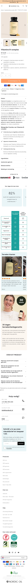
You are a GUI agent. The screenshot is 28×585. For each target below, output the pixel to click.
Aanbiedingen (6, 478)
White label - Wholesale (8, 496)
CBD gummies (6, 466)
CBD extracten (6, 469)
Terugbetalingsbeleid (7, 523)
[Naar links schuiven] (2, 25)
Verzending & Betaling (8, 511)
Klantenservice (6, 517)
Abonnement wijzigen (7, 520)
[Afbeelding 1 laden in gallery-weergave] (6, 43)
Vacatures (5, 493)
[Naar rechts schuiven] (25, 25)
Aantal (2, 72)
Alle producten (6, 481)
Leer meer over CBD (7, 514)
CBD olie (5, 460)
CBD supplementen (7, 472)
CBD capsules (6, 463)
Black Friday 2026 (7, 484)
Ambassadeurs (6, 502)
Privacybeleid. (9, 448)
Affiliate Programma (7, 499)
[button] (1, 6)
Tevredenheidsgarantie (8, 527)
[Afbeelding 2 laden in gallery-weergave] (14, 43)
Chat (3, 419)
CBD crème (5, 475)
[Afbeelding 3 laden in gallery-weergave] (21, 43)
